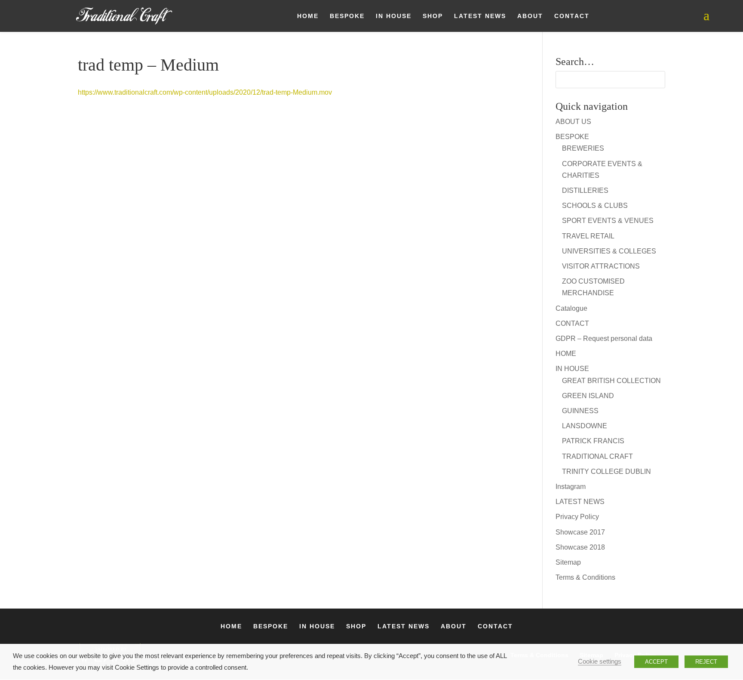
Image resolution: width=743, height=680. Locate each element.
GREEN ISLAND (588, 395)
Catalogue (571, 308)
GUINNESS (580, 410)
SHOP (433, 16)
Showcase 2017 (580, 532)
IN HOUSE (393, 16)
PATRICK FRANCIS (593, 441)
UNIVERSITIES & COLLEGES (609, 251)
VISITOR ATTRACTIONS (601, 266)
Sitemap (568, 562)
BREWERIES (583, 148)
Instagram (571, 486)
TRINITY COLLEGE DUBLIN (606, 471)
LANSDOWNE (584, 426)
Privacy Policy (577, 516)
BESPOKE (347, 16)
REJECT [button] (706, 661)
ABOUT (530, 16)
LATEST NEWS (480, 16)
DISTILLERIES (585, 190)
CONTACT (571, 16)
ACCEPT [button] (656, 661)
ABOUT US (573, 121)
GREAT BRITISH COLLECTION (611, 380)
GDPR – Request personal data (604, 338)
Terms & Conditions (585, 577)
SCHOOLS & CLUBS (595, 205)
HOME (308, 16)
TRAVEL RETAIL (588, 236)
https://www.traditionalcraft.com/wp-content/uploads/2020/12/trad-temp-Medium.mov (205, 92)
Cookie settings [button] (599, 661)
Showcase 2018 (580, 547)
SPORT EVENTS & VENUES (608, 220)
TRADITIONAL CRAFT (597, 456)
